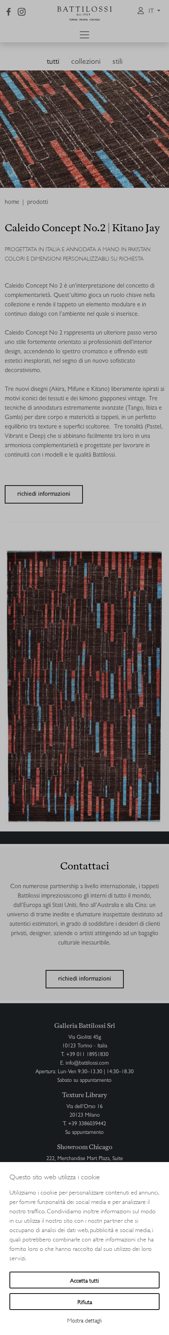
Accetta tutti (84, 1280)
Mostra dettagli (84, 1320)
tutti (53, 62)
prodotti (37, 203)
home (12, 203)
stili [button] (117, 62)
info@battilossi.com (87, 1063)
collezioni (86, 62)
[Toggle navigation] (84, 34)
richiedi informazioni (43, 494)
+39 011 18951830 (87, 1055)
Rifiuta (84, 1301)
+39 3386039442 (87, 1124)
